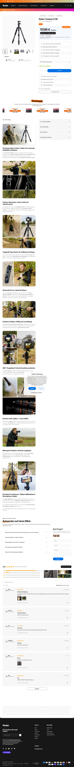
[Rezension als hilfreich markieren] (67, 603)
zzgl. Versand (48, 35)
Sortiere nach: (59, 585)
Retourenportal (50, 733)
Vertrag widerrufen (51, 734)
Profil (48, 729)
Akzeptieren (32, 388)
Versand (18, 763)
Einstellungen (49, 731)
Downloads (37, 731)
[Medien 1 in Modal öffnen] (19, 31)
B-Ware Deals (5, 9)
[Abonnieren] (20, 735)
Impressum (21, 763)
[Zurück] (23, 1)
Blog (36, 727)
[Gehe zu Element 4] (22, 51)
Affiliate (36, 733)
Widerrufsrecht (5, 763)
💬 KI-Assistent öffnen (55, 91)
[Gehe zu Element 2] (10, 51)
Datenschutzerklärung (38, 384)
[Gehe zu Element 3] (16, 51)
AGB (15, 763)
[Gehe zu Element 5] (28, 51)
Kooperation (37, 734)
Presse (36, 729)
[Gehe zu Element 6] (33, 51)
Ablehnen (41, 388)
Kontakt (36, 738)
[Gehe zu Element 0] (5, 51)
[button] (27, 566)
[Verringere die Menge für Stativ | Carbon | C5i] (40, 70)
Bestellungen (49, 727)
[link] (39, 749)
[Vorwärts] (50, 1)
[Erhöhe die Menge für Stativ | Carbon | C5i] (45, 70)
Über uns (36, 736)
